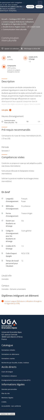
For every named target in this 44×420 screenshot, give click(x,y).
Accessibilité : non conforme (11, 406)
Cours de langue (7, 372)
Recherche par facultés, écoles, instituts (15, 363)
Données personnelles (9, 389)
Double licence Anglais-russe (14, 27)
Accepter (30, 7)
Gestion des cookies (7, 414)
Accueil (4, 19)
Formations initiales (8, 350)
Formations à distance (9, 376)
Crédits (4, 402)
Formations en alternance (10, 354)
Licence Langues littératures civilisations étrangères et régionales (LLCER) (18, 23)
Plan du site (6, 393)
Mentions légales (7, 398)
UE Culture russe (33, 27)
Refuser (39, 7)
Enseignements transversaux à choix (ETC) (16, 380)
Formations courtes (8, 358)
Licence (30, 19)
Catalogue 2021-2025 (17, 19)
